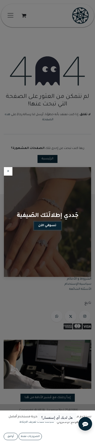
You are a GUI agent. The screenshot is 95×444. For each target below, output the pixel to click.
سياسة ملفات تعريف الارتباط (36, 422)
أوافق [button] (10, 436)
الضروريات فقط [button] (30, 436)
